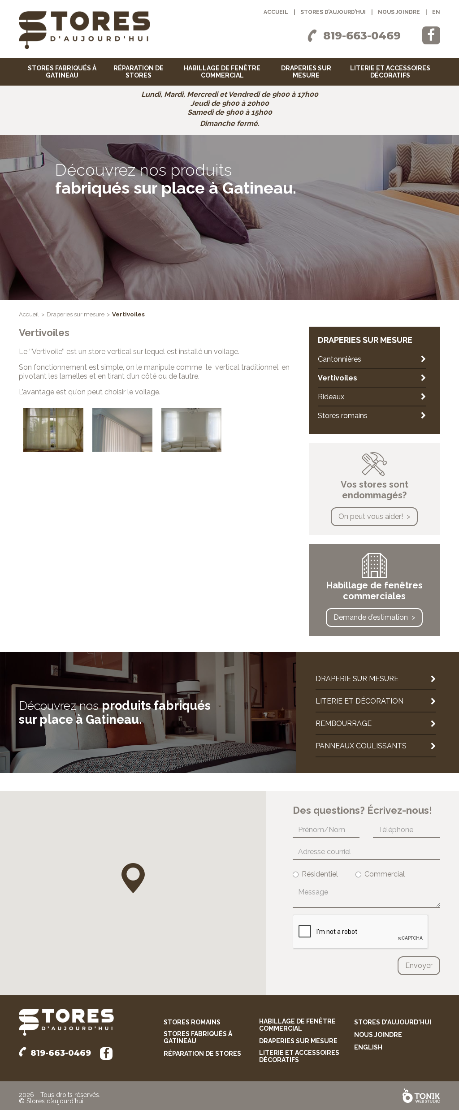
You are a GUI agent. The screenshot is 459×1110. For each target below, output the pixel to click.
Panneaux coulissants (361, 746)
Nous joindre (399, 12)
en (436, 12)
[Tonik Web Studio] (421, 1095)
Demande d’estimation (370, 617)
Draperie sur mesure (357, 678)
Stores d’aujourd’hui (333, 12)
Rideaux (331, 397)
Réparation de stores (138, 72)
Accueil (276, 12)
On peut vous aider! (370, 516)
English (368, 1047)
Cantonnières (339, 359)
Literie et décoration (359, 701)
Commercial (384, 874)
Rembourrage (344, 723)
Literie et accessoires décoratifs (390, 72)
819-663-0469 (362, 35)
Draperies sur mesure (306, 72)
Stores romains (343, 415)
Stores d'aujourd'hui (392, 1022)
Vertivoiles (337, 378)
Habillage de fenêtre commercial (222, 72)
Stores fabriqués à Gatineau (62, 72)
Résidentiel (320, 874)
